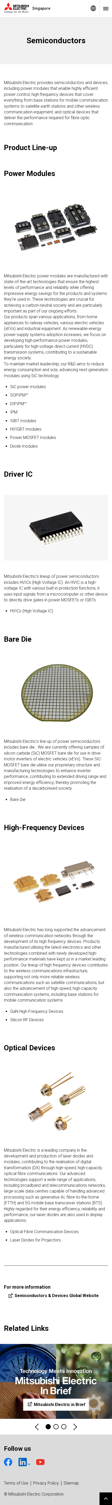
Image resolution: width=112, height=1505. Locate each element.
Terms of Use (16, 1483)
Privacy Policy (46, 1483)
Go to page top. (105, 1498)
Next (74, 1426)
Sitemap (71, 1483)
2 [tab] (56, 1426)
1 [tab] (48, 1426)
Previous (37, 1426)
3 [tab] (63, 1426)
